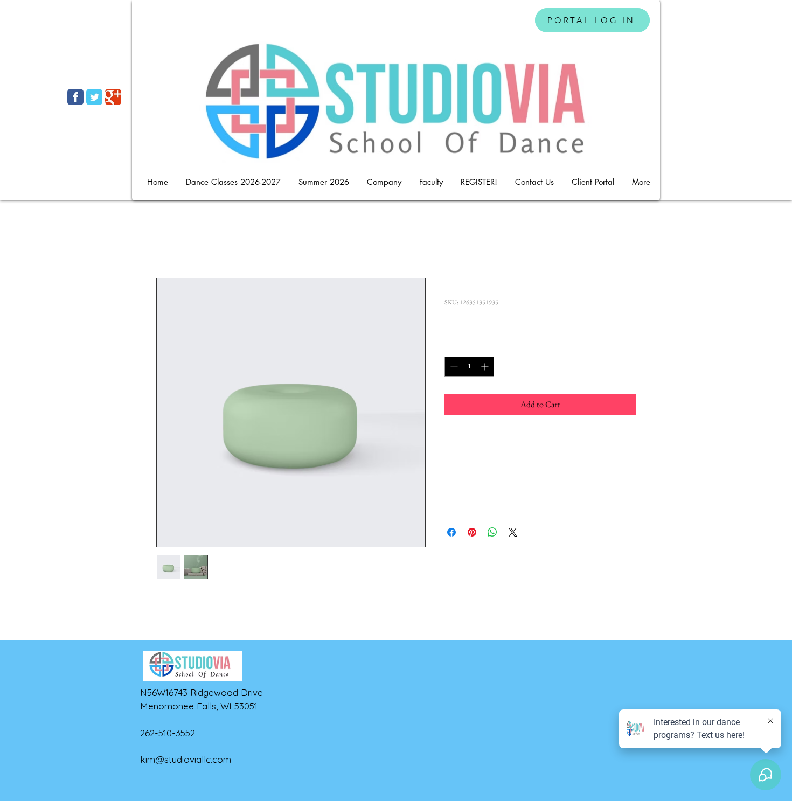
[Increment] (485, 366)
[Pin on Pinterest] (472, 532)
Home (166, 239)
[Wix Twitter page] (94, 97)
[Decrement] (453, 366)
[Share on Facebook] (451, 532)
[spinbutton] (469, 366)
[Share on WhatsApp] (492, 532)
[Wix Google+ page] (113, 97)
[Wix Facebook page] (75, 97)
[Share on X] (512, 532)
